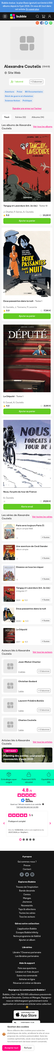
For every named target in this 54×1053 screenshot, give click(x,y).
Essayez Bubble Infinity (27, 932)
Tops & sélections (27, 909)
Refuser (28, 1047)
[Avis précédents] (4, 824)
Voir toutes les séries (42, 516)
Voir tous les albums (42, 126)
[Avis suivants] (50, 824)
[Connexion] (49, 16)
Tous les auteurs (27, 916)
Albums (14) (38, 117)
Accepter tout (11, 1047)
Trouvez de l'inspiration (27, 887)
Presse (27, 865)
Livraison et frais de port (27, 971)
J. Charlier (8, 212)
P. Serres (18, 212)
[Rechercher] (37, 16)
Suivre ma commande (27, 975)
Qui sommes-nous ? (27, 861)
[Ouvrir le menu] (5, 16)
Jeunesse (27, 901)
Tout (6, 117)
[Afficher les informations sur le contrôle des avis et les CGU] (43, 804)
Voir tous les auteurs (42, 652)
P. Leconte (32, 307)
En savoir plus (32, 9)
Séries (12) (20, 117)
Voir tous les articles (42, 742)
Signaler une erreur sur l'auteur (27, 108)
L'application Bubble (27, 928)
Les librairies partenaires (27, 956)
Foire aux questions (27, 968)
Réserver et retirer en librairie (27, 983)
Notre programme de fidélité (27, 936)
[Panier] (43, 16)
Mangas (27, 898)
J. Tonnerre (20, 307)
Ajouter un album (27, 940)
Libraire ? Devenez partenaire (27, 952)
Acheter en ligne (27, 979)
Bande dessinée (27, 890)
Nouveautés (27, 905)
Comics (27, 894)
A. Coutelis (28, 212)
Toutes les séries (27, 913)
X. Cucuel (7, 402)
